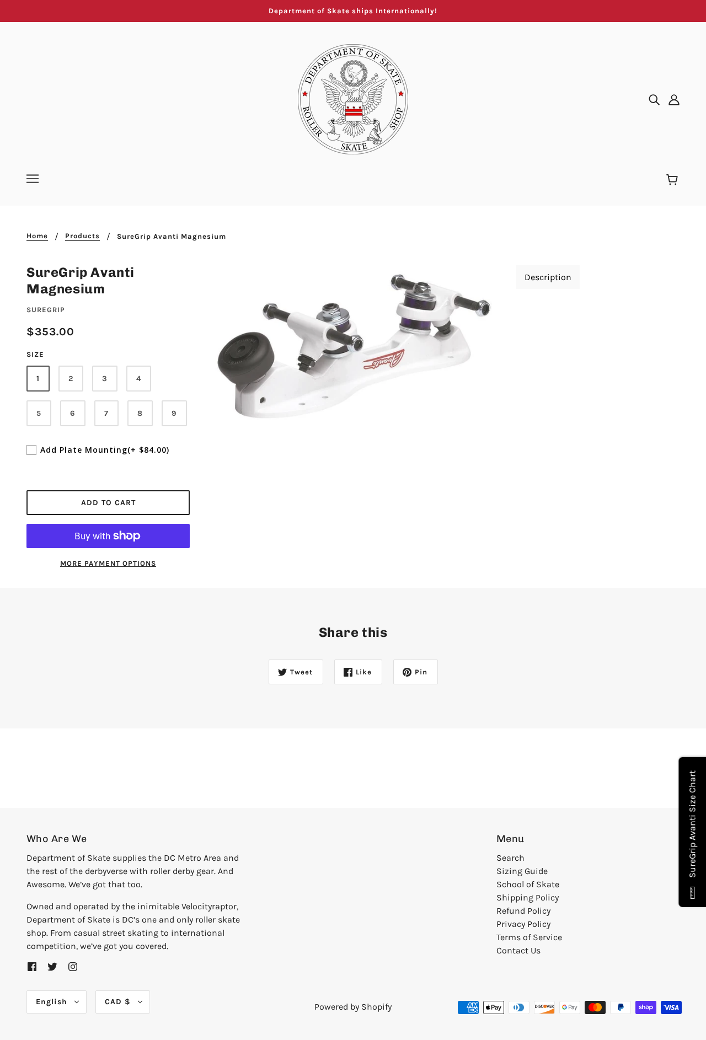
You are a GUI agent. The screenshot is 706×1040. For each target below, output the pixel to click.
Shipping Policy (527, 897)
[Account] (674, 99)
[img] (654, 99)
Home (37, 236)
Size (35, 354)
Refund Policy (523, 910)
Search (510, 858)
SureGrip (45, 309)
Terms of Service (529, 937)
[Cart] (673, 180)
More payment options (108, 563)
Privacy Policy (523, 924)
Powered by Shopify (353, 1006)
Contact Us (518, 950)
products (82, 236)
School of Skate (527, 884)
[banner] (353, 98)
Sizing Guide (522, 871)
